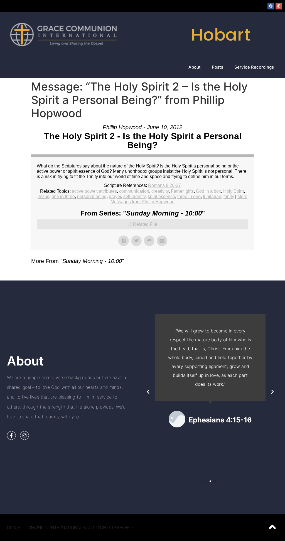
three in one (189, 196)
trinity (228, 196)
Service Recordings (254, 67)
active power (84, 191)
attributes (108, 191)
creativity (160, 191)
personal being (92, 196)
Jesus (43, 196)
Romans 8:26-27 (164, 185)
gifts (190, 191)
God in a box (208, 191)
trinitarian (212, 196)
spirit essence (161, 196)
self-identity (134, 196)
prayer (115, 196)
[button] (148, 392)
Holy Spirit (233, 191)
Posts (217, 67)
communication (134, 191)
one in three (63, 196)
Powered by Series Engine (233, 274)
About (194, 67)
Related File (145, 224)
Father (177, 191)
